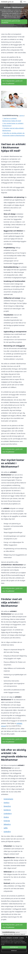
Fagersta (7, 821)
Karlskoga (7, 810)
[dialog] (14, 945)
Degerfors (7, 806)
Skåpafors (7, 824)
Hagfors (6, 802)
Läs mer (2, 944)
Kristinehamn (8, 799)
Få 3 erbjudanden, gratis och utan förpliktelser (11, 21)
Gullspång (7, 832)
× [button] (26, 937)
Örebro (6, 817)
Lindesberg (8, 813)
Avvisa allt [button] (14, 950)
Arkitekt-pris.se (7, 2)
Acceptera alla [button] (14, 947)
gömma (22, 115)
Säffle (6, 828)
